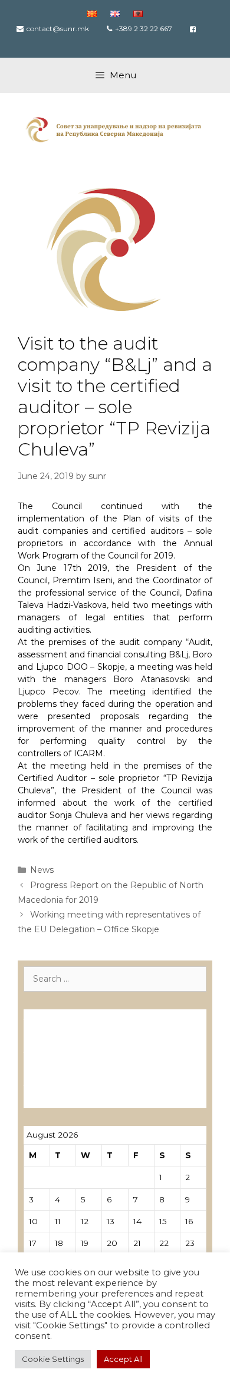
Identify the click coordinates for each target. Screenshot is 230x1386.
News (42, 870)
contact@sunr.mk (58, 28)
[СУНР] (115, 129)
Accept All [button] (123, 1359)
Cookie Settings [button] (53, 1359)
